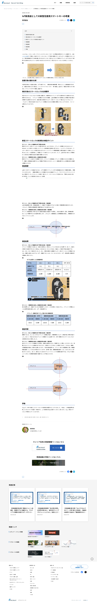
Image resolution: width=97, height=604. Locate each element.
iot (23, 23)
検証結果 (27, 44)
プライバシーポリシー (75, 600)
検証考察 (27, 46)
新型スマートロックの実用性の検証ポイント (35, 39)
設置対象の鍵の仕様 (30, 34)
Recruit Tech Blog (8, 8)
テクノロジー (16, 8)
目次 (26, 31)
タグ (55, 2)
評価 (27, 49)
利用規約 (84, 600)
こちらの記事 (25, 56)
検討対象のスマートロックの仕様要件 (34, 37)
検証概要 (27, 42)
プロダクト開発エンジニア (26, 8)
